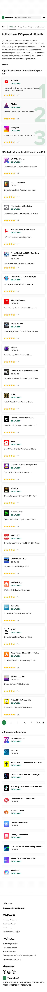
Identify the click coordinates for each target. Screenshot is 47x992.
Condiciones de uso (10, 948)
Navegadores (22, 27)
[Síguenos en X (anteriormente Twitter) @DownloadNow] (9, 972)
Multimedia (12, 27)
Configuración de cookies (12, 960)
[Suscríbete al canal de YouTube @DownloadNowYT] (14, 972)
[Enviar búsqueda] (16, 17)
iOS (3, 27)
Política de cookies (9, 952)
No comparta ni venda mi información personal (19, 956)
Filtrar (4, 64)
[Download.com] (7, 17)
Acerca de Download (10, 920)
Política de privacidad (10, 944)
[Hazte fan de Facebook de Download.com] (4, 972)
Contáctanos (7, 928)
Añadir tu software (9, 924)
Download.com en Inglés (11, 932)
